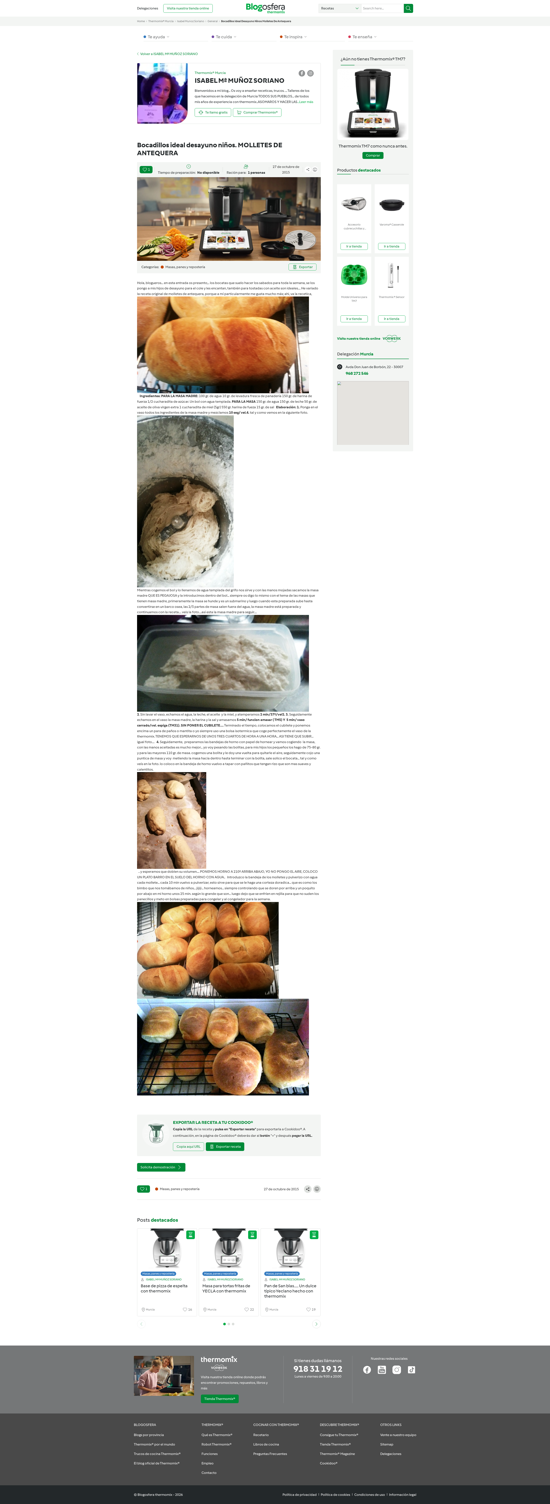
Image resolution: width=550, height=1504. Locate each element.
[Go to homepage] (265, 8)
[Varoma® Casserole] (391, 203)
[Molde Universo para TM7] (354, 275)
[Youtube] (382, 1370)
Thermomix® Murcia (161, 21)
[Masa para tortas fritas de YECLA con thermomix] (229, 1253)
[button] (340, 8)
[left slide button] (141, 1324)
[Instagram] (397, 1370)
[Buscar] (408, 8)
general (213, 21)
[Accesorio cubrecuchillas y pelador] (354, 203)
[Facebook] (367, 1370)
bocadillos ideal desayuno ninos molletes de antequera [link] (256, 21)
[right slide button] (316, 1324)
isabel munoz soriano (190, 21)
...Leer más (305, 102)
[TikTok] (411, 1370)
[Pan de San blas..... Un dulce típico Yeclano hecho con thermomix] (291, 1253)
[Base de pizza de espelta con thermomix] (167, 1253)
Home (141, 21)
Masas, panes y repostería (158, 1273)
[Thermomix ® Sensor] (391, 275)
